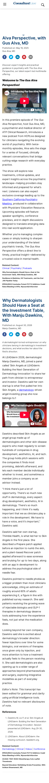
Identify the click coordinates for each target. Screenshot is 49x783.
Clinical (5, 268)
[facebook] (4, 57)
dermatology (26, 389)
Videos (28, 749)
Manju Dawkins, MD (11, 328)
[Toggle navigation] (4, 4)
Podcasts (27, 268)
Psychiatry (16, 268)
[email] (30, 57)
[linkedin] (17, 57)
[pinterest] (24, 57)
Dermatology (8, 749)
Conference (39, 749)
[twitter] (11, 57)
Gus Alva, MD (8, 51)
